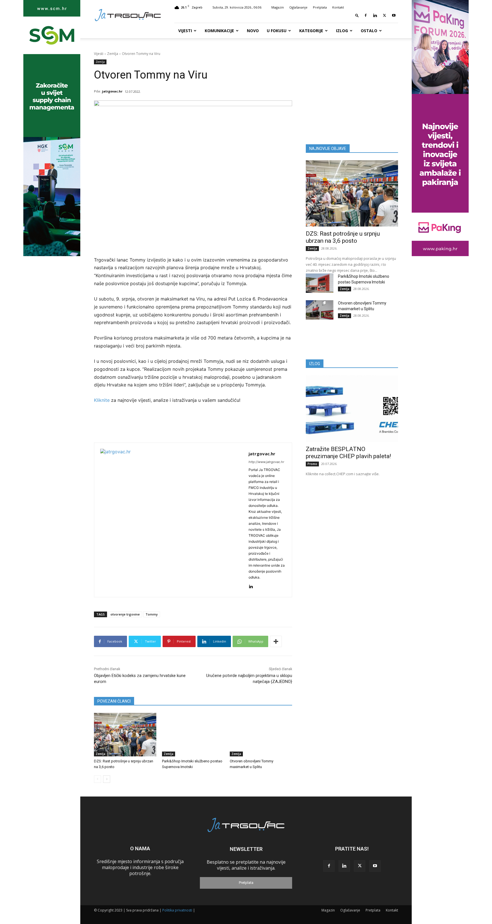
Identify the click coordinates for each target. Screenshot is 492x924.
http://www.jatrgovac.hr (266, 462)
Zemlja (112, 53)
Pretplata (320, 7)
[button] (357, 15)
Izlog (342, 30)
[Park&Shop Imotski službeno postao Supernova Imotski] (193, 734)
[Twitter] (384, 15)
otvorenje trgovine (125, 614)
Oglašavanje (298, 7)
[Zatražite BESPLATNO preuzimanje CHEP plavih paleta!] (352, 408)
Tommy (151, 614)
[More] (276, 641)
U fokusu (276, 30)
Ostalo (369, 30)
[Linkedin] (375, 15)
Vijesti (185, 30)
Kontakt (338, 7)
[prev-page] (97, 779)
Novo (253, 30)
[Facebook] (365, 15)
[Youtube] (394, 15)
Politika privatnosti (177, 910)
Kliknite (102, 400)
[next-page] (106, 779)
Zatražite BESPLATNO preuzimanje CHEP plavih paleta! (348, 453)
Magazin (277, 7)
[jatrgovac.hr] (171, 520)
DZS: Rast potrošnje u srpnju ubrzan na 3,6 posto (343, 237)
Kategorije (311, 30)
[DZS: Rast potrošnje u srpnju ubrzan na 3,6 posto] (125, 734)
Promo (312, 464)
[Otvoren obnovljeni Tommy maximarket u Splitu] (261, 734)
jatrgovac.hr (112, 91)
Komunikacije (219, 30)
